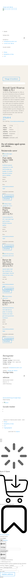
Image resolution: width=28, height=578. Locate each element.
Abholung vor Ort (6, 561)
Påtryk (5, 52)
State (1, 567)
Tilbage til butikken (11, 79)
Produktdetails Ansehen (8, 197)
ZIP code (2, 571)
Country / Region (4, 565)
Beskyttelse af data (9, 54)
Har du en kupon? (4, 534)
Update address (7, 574)
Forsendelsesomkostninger (17, 121)
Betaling (5, 540)
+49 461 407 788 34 (8, 7)
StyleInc (18, 431)
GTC (5, 56)
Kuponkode (3, 549)
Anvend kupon (4, 551)
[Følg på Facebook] (7, 49)
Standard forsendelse (7, 560)
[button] (6, 402)
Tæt (1, 540)
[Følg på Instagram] (4, 49)
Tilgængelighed (8, 428)
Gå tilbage (3, 547)
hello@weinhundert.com (10, 41)
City (1, 569)
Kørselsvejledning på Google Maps (12, 398)
